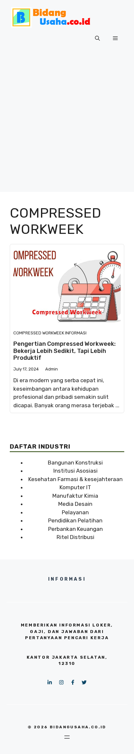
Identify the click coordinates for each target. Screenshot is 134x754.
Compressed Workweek (38, 332)
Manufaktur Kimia (75, 495)
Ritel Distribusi (75, 537)
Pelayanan (75, 512)
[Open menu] (67, 737)
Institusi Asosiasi (75, 470)
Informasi (76, 332)
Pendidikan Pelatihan (75, 520)
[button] (97, 38)
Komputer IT (75, 487)
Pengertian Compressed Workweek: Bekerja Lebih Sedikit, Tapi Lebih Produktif (64, 350)
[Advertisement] (67, 125)
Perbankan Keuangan (75, 529)
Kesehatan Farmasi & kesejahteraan (75, 479)
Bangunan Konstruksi (75, 462)
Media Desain (75, 504)
